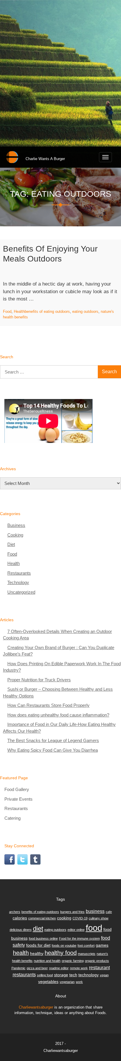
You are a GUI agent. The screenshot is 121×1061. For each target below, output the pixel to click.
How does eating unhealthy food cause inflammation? (58, 714)
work (79, 982)
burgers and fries (72, 912)
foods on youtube (64, 945)
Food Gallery (16, 789)
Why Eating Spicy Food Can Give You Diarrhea (52, 750)
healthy (36, 953)
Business (16, 525)
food (94, 928)
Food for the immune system (79, 938)
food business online (43, 938)
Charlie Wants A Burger (45, 159)
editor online (76, 929)
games (102, 945)
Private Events (18, 799)
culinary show (98, 918)
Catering (12, 818)
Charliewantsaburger (36, 1007)
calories (20, 918)
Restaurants (19, 573)
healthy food (61, 953)
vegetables (48, 981)
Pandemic (18, 968)
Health (19, 311)
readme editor (59, 968)
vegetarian (67, 982)
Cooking (15, 534)
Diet (11, 544)
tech (73, 974)
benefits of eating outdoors (47, 311)
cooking (64, 918)
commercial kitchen (42, 918)
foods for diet (38, 945)
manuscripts (86, 953)
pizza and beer (37, 968)
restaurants (24, 974)
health (21, 953)
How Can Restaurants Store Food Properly (48, 705)
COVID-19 (80, 918)
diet (38, 928)
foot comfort (86, 945)
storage (61, 974)
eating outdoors (85, 311)
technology (88, 974)
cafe (109, 912)
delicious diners (21, 929)
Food (7, 311)
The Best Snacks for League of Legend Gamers (53, 740)
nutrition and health (47, 960)
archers (14, 912)
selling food (45, 975)
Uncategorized (21, 592)
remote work (79, 968)
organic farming (73, 960)
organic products (97, 960)
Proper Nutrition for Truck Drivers (39, 679)
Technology (18, 582)
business (95, 911)
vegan (104, 975)
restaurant (99, 967)
